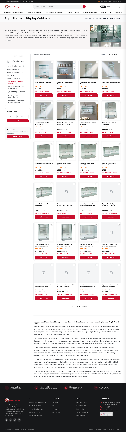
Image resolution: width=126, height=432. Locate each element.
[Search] (84, 6)
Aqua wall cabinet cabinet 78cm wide (88, 123)
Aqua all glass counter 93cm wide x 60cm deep (87, 164)
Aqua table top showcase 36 (111, 82)
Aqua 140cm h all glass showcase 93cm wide (64, 245)
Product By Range (73, 12)
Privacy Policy (80, 415)
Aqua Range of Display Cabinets (15, 82)
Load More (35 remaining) (77, 306)
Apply (17, 121)
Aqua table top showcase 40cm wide (43, 83)
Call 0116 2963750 (17, 137)
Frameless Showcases (34, 12)
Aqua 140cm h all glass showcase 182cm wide (109, 245)
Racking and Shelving (90, 12)
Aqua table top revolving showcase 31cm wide (65, 123)
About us (104, 12)
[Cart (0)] (119, 6)
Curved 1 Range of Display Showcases (16, 87)
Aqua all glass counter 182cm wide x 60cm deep (87, 204)
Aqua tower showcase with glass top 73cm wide (110, 285)
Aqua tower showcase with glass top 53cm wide (43, 285)
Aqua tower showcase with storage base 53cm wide (88, 285)
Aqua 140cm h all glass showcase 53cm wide (109, 204)
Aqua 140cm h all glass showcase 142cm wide (87, 245)
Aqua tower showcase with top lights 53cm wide (65, 285)
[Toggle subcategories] (27, 62)
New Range (11, 75)
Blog (110, 12)
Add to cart (44, 95)
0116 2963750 (29, 1)
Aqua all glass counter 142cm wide (109, 164)
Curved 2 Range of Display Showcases (16, 92)
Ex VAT (103, 6)
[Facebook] (6, 420)
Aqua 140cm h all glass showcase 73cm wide (42, 245)
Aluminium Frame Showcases (13, 12)
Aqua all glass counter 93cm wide (64, 164)
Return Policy (80, 409)
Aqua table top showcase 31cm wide (88, 83)
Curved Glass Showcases (54, 12)
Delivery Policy (81, 405)
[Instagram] (15, 420)
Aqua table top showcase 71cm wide (65, 83)
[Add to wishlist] (52, 62)
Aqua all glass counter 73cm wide (44, 164)
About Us (55, 402)
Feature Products (13, 69)
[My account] (115, 6)
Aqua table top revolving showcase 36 (42, 123)
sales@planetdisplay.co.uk (13, 1)
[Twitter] (10, 420)
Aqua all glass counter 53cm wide (109, 123)
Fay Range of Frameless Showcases (15, 96)
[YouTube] (19, 420)
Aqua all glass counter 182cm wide (42, 204)
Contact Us (55, 409)
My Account (56, 412)
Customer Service (81, 402)
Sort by (103, 54)
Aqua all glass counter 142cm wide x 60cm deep (65, 204)
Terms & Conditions (82, 412)
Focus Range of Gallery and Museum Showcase (16, 101)
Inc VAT (109, 6)
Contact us (118, 12)
